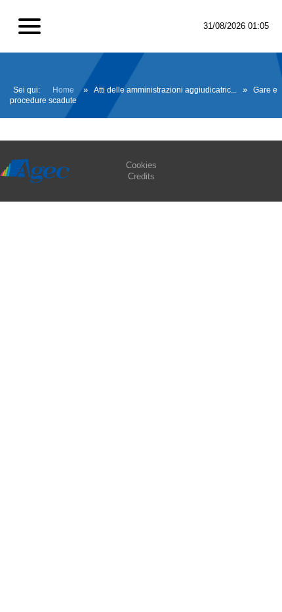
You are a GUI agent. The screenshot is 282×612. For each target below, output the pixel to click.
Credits (141, 176)
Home (63, 90)
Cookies (141, 165)
